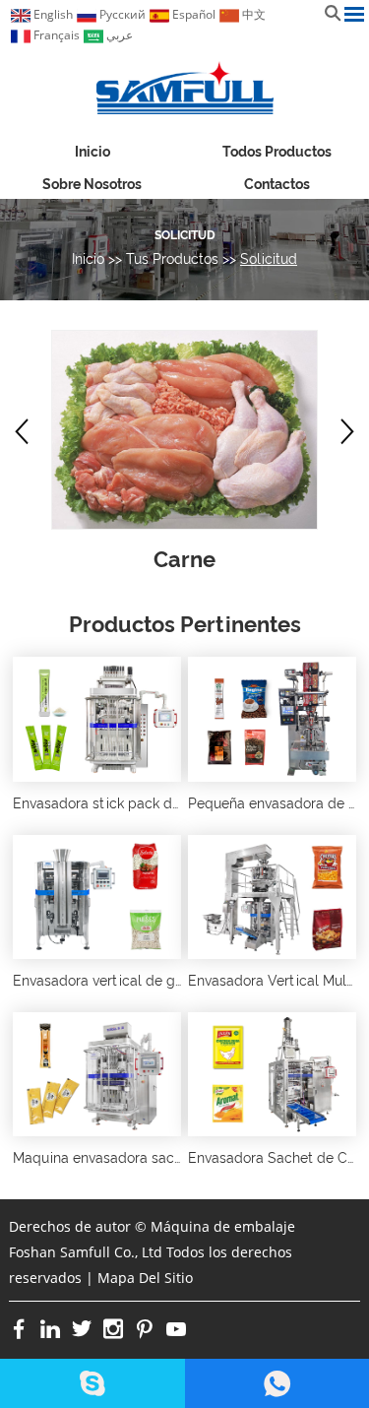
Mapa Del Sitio (145, 1277)
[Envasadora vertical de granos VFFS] (97, 897)
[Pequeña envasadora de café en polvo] (272, 719)
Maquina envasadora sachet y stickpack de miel (169, 1158)
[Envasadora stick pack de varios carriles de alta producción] (97, 719)
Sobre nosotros (92, 184)
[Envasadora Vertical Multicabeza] (272, 897)
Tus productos (172, 259)
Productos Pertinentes (185, 624)
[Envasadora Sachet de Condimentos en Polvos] (272, 1074)
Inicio (92, 152)
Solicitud (184, 235)
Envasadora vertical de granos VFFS (131, 981)
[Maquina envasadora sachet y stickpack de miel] (97, 1074)
